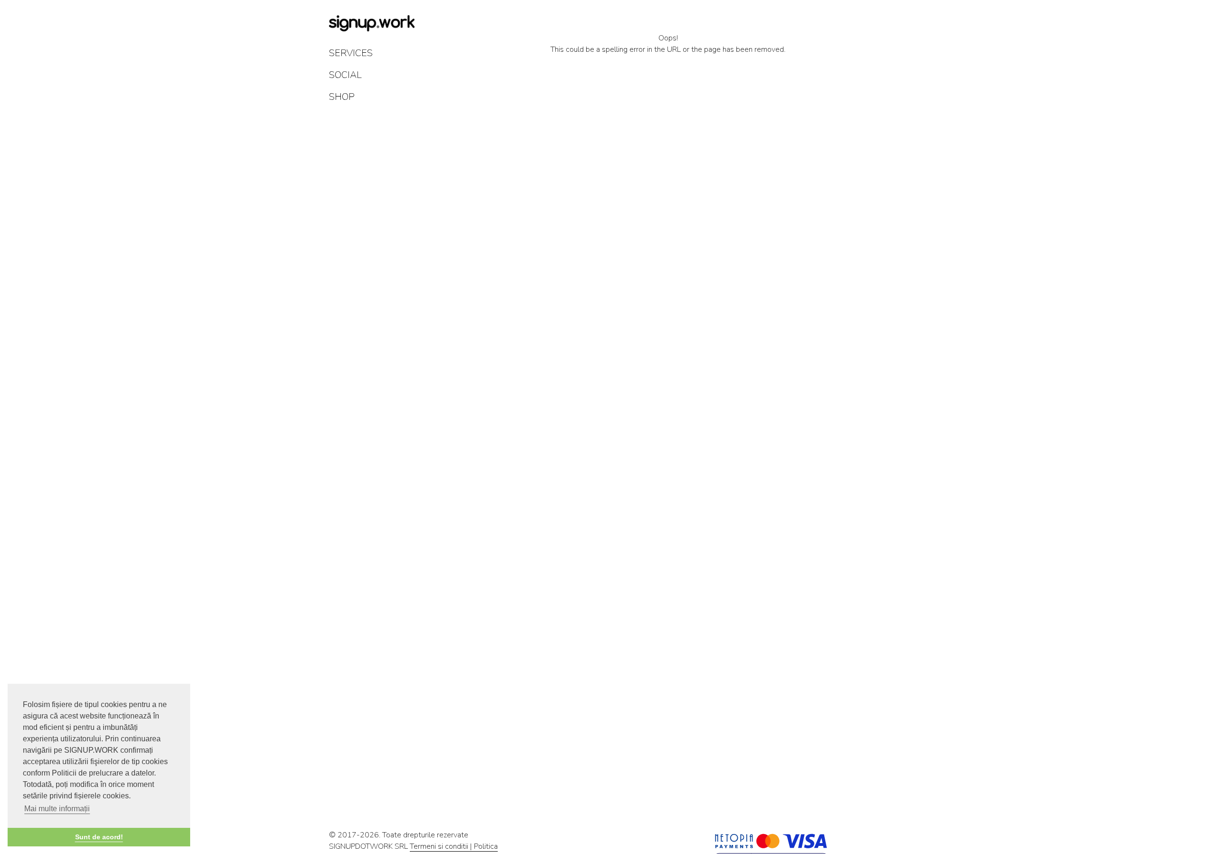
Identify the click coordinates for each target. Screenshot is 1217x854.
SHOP (342, 96)
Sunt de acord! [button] (99, 837)
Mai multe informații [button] (57, 809)
